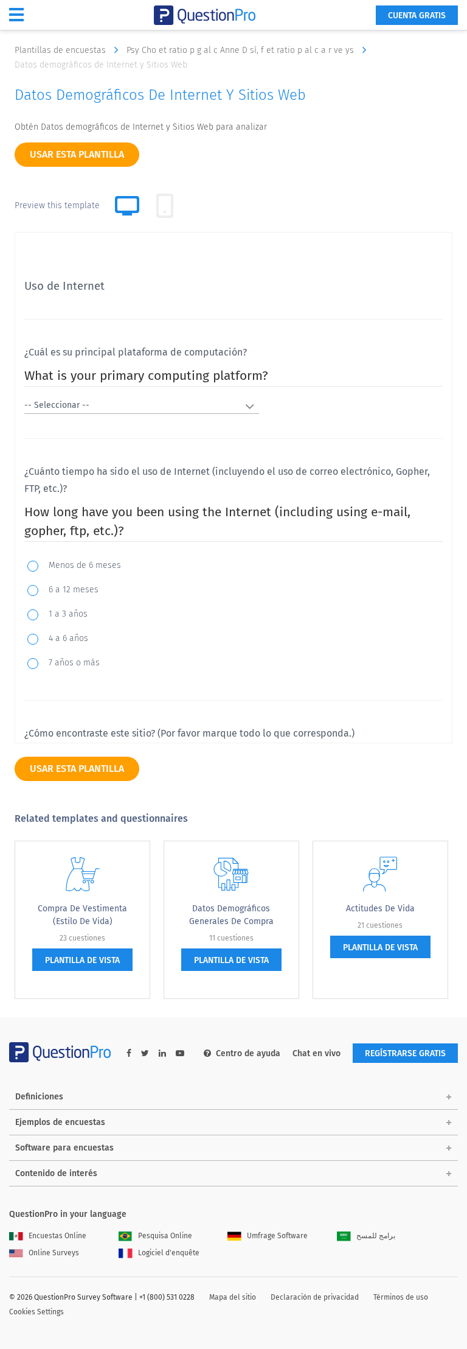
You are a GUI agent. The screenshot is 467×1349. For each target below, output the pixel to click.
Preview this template (57, 205)
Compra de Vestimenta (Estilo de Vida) (82, 915)
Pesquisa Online (165, 1236)
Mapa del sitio (232, 1297)
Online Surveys (54, 1253)
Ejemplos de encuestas (60, 1122)
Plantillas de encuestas (61, 50)
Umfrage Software (277, 1236)
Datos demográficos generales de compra (231, 915)
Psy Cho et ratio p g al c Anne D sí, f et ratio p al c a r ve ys (241, 50)
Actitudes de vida (380, 908)
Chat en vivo (316, 1053)
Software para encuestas (64, 1148)
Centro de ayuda (248, 1053)
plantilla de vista (82, 960)
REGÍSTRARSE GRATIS (405, 1053)
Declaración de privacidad (315, 1297)
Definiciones (39, 1096)
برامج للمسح (375, 1236)
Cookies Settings (36, 1312)
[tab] (164, 205)
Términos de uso (400, 1297)
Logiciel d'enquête (168, 1253)
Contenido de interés (56, 1173)
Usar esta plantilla (77, 154)
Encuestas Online (57, 1236)
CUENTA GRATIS (417, 15)
